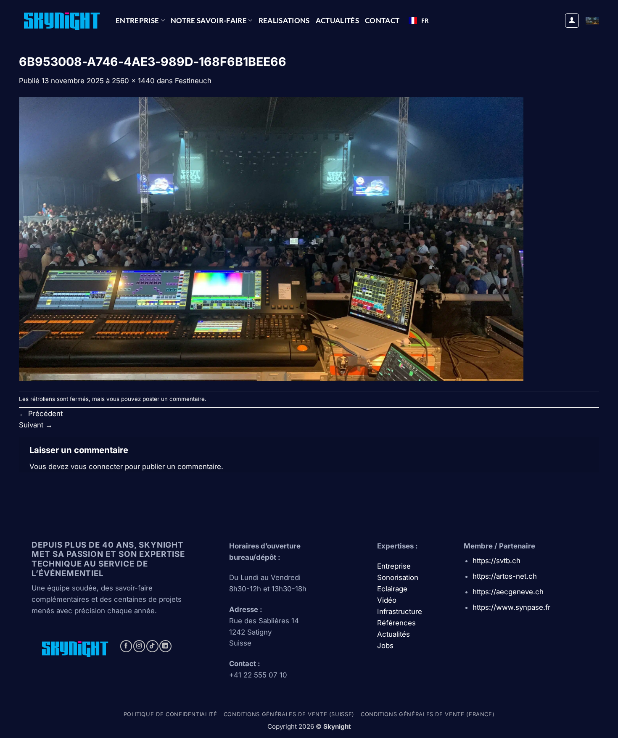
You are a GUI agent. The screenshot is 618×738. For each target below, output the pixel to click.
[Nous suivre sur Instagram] (139, 646)
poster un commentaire (174, 398)
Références (396, 623)
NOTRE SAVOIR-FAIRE (209, 20)
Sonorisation (397, 577)
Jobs (385, 645)
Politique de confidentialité (170, 714)
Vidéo (386, 600)
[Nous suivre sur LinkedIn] (165, 646)
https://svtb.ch (496, 560)
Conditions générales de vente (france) (427, 714)
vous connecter (97, 466)
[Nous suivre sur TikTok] (152, 646)
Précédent (41, 413)
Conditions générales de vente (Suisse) (289, 714)
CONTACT (382, 20)
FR (424, 20)
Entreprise (137, 20)
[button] (572, 20)
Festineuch (193, 80)
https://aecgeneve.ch (508, 592)
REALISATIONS (284, 20)
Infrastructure (399, 611)
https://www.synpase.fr (511, 607)
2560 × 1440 (133, 80)
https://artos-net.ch (505, 576)
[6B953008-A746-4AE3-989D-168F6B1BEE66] (271, 239)
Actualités (337, 20)
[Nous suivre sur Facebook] (126, 646)
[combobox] (418, 20)
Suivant (36, 425)
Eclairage (392, 589)
